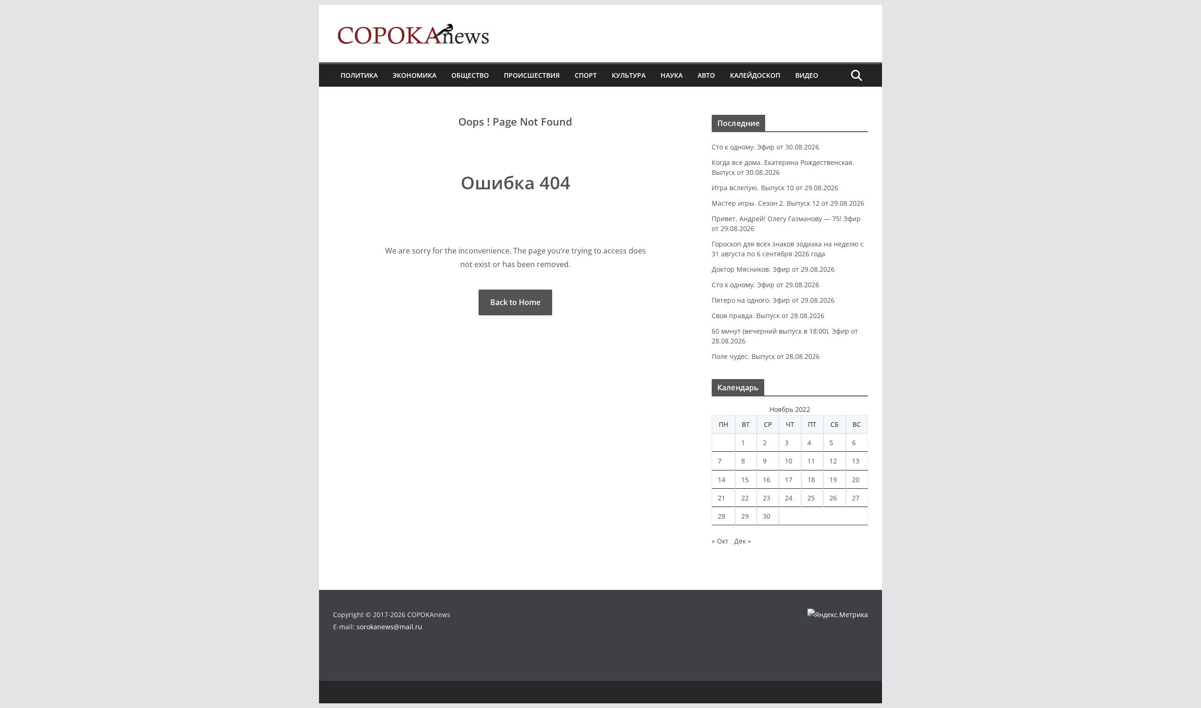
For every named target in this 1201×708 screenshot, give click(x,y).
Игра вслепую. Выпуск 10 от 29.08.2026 (775, 187)
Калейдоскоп (755, 75)
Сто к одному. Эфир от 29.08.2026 (765, 284)
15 (745, 479)
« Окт (720, 541)
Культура (629, 75)
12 (833, 460)
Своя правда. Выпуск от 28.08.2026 (768, 315)
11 (811, 460)
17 (788, 479)
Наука (672, 75)
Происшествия (532, 75)
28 (721, 516)
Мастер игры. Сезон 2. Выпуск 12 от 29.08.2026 (788, 203)
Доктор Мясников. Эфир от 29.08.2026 (773, 269)
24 (788, 497)
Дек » (742, 541)
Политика (359, 75)
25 (811, 497)
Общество (470, 75)
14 (721, 479)
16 (766, 479)
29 (745, 516)
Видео (806, 75)
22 (745, 497)
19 (833, 479)
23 (766, 497)
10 (788, 460)
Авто (706, 75)
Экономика (414, 75)
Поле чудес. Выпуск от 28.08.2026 (766, 356)
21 (721, 497)
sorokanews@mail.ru (389, 626)
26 (833, 497)
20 (855, 479)
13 (855, 460)
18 (811, 479)
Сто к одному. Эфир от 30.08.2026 (765, 146)
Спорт (586, 75)
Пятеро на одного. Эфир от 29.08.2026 (773, 300)
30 (766, 516)
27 (855, 497)
